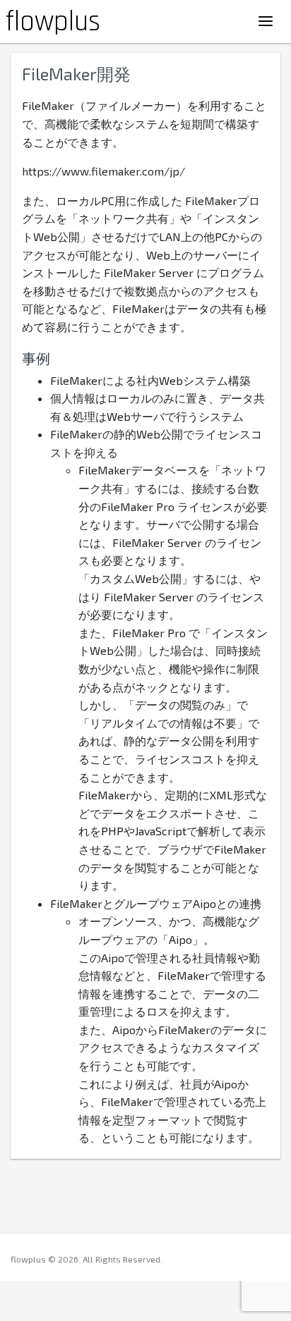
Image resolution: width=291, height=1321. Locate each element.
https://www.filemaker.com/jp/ (103, 171)
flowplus (53, 22)
